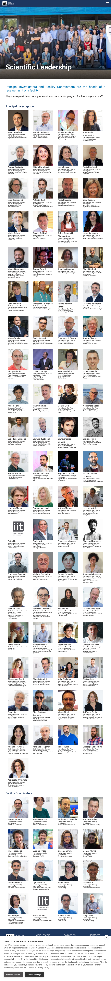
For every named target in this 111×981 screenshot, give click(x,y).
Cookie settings (34, 975)
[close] (106, 937)
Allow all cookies (13, 975)
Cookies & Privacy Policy (38, 968)
